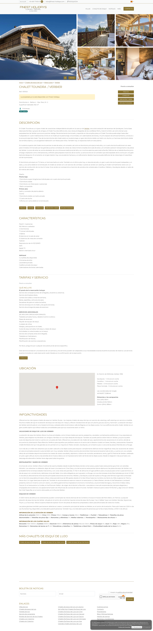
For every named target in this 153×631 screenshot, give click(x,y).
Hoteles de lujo (24, 612)
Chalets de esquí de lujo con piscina (70, 607)
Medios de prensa (103, 616)
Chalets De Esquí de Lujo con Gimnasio (72, 619)
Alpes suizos (48, 82)
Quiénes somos (102, 607)
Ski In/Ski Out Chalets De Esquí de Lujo (72, 609)
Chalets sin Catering (26, 621)
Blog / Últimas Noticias (105, 614)
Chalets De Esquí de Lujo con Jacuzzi (71, 614)
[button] (132, 1)
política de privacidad (124, 592)
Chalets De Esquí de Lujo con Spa (70, 621)
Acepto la (121, 592)
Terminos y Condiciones (105, 619)
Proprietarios (101, 612)
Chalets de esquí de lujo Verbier (29, 542)
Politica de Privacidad (124, 627)
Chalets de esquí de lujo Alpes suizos (53, 542)
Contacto (100, 609)
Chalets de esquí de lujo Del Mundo (78, 542)
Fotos (72, 78)
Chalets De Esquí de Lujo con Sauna (71, 616)
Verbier (57, 82)
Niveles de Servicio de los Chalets (31, 616)
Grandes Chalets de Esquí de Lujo (70, 624)
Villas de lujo (23, 607)
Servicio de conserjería (27, 614)
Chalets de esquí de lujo (33, 82)
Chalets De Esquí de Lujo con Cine (70, 612)
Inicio (21, 82)
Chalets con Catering (26, 619)
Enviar (130, 599)
